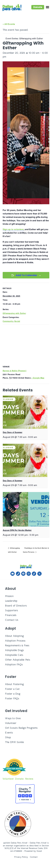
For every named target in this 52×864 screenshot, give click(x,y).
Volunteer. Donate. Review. (18, 778)
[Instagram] (29, 574)
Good (39, 851)
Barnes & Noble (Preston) (14, 370)
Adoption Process (15, 640)
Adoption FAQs (14, 664)
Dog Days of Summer (12, 432)
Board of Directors (16, 605)
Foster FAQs (12, 698)
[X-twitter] (39, 574)
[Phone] (18, 574)
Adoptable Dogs (14, 650)
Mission (9, 596)
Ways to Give (13, 718)
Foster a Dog (12, 693)
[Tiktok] (34, 574)
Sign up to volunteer (13, 229)
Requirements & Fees (17, 645)
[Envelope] (12, 574)
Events (9, 732)
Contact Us (11, 620)
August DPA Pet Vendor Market (17, 530)
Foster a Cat (12, 689)
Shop (8, 737)
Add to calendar (26, 275)
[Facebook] (23, 574)
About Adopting (14, 636)
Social (17, 321)
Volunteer (10, 723)
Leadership (11, 600)
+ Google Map (37, 377)
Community (8, 321)
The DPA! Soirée (14, 742)
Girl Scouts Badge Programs (21, 727)
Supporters (11, 610)
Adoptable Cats (14, 655)
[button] (37, 7)
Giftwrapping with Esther (14, 313)
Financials (10, 615)
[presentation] (25, 412)
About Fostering (14, 684)
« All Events (9, 24)
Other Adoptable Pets (17, 659)
